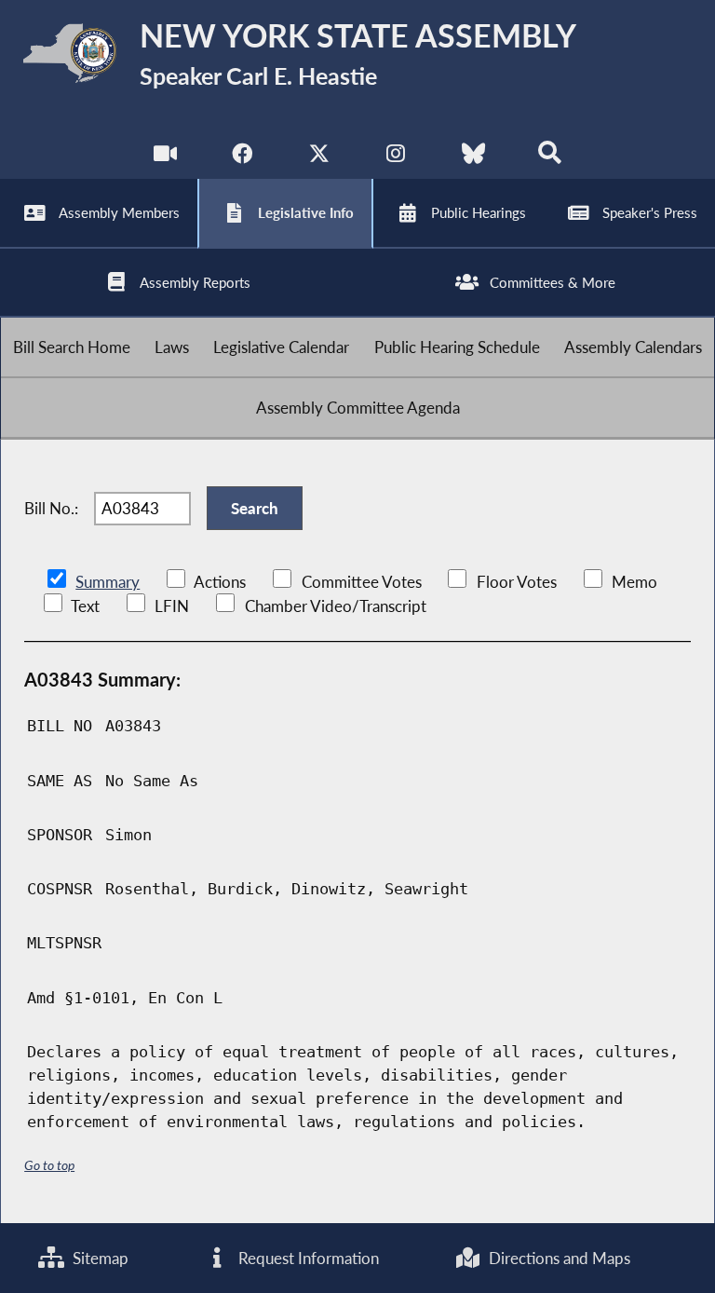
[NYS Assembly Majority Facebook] (242, 158)
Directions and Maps (557, 1258)
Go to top (49, 1165)
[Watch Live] (165, 158)
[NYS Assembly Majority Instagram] (396, 158)
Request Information (307, 1258)
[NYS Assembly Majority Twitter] (319, 158)
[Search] (550, 158)
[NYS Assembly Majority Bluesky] (473, 158)
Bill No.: (51, 508)
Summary (107, 582)
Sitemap (98, 1258)
